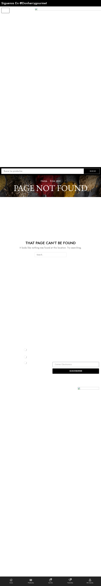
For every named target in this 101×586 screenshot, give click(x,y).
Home (44, 181)
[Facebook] (53, 347)
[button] (5, 10)
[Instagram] (57, 347)
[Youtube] (62, 347)
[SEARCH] (64, 254)
